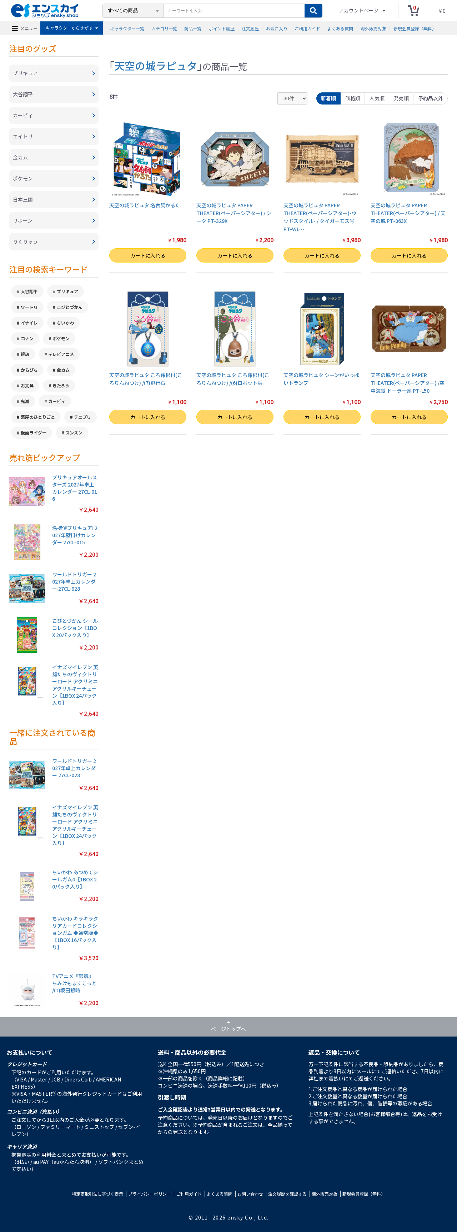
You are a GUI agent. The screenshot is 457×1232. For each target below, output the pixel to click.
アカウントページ (359, 10)
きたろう (60, 385)
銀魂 (25, 354)
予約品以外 (430, 98)
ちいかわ (65, 323)
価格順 (352, 98)
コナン (27, 338)
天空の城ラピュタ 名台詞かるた (144, 205)
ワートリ (29, 307)
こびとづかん (69, 307)
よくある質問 (340, 28)
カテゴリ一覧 (164, 28)
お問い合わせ (250, 1194)
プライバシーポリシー (149, 1194)
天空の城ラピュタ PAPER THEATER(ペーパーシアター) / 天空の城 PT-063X (408, 213)
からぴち (29, 370)
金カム (63, 370)
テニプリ (82, 417)
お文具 (27, 385)
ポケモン (61, 338)
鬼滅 (25, 401)
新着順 (328, 98)
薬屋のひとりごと (38, 417)
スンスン (73, 432)
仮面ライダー (33, 432)
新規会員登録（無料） (414, 28)
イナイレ (29, 323)
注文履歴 (250, 28)
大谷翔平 (29, 291)
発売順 (401, 98)
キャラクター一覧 (127, 28)
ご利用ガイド (307, 28)
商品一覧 (192, 28)
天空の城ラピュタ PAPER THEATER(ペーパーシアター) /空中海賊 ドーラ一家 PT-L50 (408, 382)
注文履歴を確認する (287, 1194)
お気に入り (276, 28)
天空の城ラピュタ (155, 65)
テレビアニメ (61, 354)
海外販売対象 (373, 28)
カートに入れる (147, 255)
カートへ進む (259, 624)
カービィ (56, 401)
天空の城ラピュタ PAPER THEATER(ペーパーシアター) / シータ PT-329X (233, 213)
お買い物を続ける (198, 624)
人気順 (377, 98)
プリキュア (67, 291)
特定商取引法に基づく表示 (97, 1194)
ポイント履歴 (222, 28)
